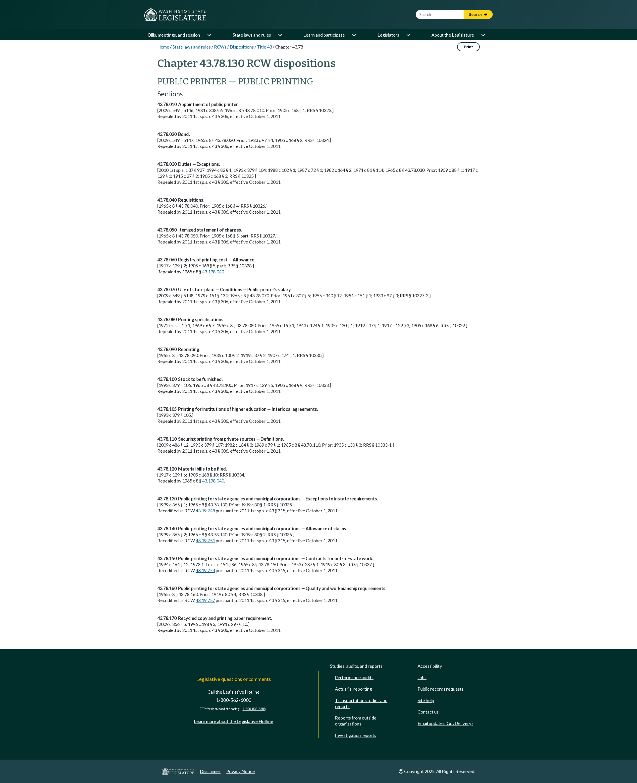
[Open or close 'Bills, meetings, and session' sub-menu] (209, 35)
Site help (426, 700)
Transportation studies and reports (361, 703)
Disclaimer (210, 771)
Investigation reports (355, 735)
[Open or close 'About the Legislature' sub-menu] (483, 35)
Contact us (428, 712)
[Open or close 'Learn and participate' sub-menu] (354, 35)
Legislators (388, 35)
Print (468, 46)
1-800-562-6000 (233, 700)
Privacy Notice (240, 771)
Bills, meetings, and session (174, 35)
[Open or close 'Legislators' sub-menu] (408, 35)
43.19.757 (205, 600)
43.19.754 (205, 570)
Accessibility (430, 666)
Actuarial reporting (353, 689)
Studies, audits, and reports (356, 666)
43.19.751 (205, 540)
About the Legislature (452, 35)
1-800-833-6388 (254, 709)
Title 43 (264, 47)
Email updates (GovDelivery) (445, 723)
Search (475, 14)
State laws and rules (252, 35)
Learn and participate (324, 35)
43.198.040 (213, 271)
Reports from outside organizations (355, 720)
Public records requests (441, 689)
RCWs (220, 47)
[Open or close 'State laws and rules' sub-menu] (280, 35)
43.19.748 (205, 510)
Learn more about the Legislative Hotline (233, 721)
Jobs (422, 677)
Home (163, 47)
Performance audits (354, 677)
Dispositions (242, 47)
